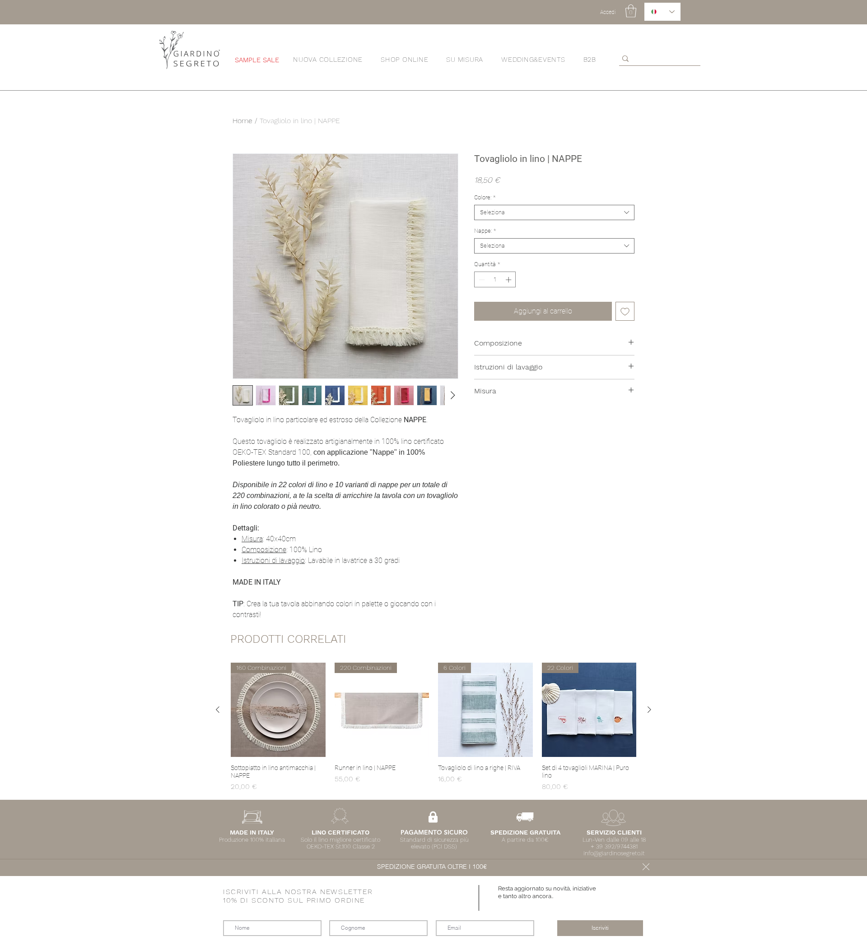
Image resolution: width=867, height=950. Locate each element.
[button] (646, 866)
